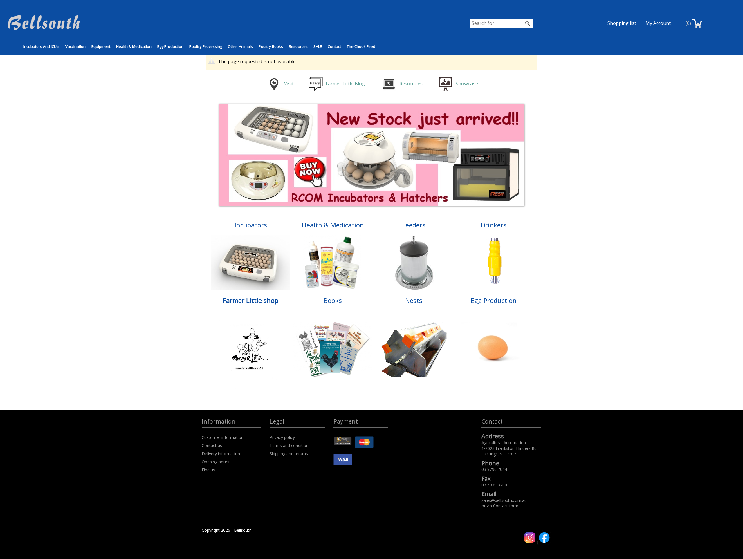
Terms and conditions (290, 445)
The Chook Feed (361, 46)
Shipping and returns (289, 453)
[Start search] (528, 23)
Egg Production (170, 46)
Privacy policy (282, 437)
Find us (208, 470)
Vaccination (75, 46)
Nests (413, 300)
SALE (317, 46)
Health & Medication (134, 46)
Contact (334, 46)
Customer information (223, 437)
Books (333, 300)
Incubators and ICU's (41, 46)
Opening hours (215, 461)
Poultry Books (271, 46)
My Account (658, 23)
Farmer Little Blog (346, 83)
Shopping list (621, 23)
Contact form (505, 506)
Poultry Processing (205, 46)
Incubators (251, 224)
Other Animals (240, 46)
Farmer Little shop (250, 300)
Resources (298, 46)
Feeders (413, 224)
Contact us (212, 445)
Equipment (100, 46)
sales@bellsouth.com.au (504, 500)
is (289, 83)
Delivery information (221, 453)
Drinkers (493, 224)
